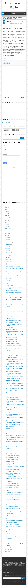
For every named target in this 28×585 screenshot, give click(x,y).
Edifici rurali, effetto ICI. (11, 318)
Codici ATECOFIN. (10, 261)
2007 (6, 239)
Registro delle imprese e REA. (12, 457)
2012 (6, 230)
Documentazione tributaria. (11, 339)
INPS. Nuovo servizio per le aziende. (13, 308)
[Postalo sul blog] (5, 63)
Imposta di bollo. (9, 285)
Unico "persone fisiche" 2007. (12, 294)
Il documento (5, 58)
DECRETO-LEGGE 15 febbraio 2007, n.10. (15, 435)
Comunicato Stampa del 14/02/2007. (13, 476)
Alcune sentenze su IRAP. (11, 341)
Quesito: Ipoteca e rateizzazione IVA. (13, 399)
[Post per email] (11, 62)
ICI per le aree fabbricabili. (11, 522)
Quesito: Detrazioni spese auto (12, 524)
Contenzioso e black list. (11, 347)
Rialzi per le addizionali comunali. (13, 424)
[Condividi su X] (6, 63)
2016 (6, 222)
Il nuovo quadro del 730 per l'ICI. (13, 432)
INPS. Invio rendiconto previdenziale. (14, 266)
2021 (6, 213)
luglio (7, 250)
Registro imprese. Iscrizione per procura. (14, 515)
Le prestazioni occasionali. (11, 395)
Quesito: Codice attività (11, 264)
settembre (8, 246)
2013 (6, 228)
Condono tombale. (10, 518)
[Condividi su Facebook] (8, 63)
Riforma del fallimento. (10, 420)
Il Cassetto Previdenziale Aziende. (13, 378)
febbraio (8, 259)
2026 (6, 205)
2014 (6, 226)
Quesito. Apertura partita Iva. (12, 302)
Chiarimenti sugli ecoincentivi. (12, 506)
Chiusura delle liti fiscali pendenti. (13, 485)
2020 (6, 215)
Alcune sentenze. (9, 428)
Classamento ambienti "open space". (14, 516)
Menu (3, 13)
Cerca (25, 13)
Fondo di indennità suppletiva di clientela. (15, 359)
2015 (6, 224)
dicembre (8, 241)
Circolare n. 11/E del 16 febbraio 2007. (14, 292)
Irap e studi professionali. (11, 439)
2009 (6, 235)
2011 (6, 231)
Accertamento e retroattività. (12, 357)
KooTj (16, 584)
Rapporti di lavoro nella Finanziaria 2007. (14, 450)
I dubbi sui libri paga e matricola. (13, 343)
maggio (8, 254)
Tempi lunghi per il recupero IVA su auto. (14, 376)
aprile (7, 255)
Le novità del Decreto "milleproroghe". (14, 296)
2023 (6, 209)
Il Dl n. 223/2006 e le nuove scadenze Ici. (14, 383)
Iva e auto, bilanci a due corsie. (12, 455)
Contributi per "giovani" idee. (12, 361)
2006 (6, 551)
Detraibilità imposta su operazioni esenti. (14, 520)
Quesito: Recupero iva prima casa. (13, 526)
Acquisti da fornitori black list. (12, 309)
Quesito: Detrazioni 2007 (11, 393)
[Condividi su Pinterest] (9, 63)
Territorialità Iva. (9, 528)
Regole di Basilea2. (10, 315)
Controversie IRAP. (10, 471)
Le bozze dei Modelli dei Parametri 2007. (14, 492)
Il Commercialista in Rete (14, 4)
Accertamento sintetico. (11, 354)
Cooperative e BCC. (10, 430)
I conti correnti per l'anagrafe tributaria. (14, 316)
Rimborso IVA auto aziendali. (12, 322)
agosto (7, 248)
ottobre (7, 244)
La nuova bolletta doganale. (12, 445)
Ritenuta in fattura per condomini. (13, 371)
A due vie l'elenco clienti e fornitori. (13, 494)
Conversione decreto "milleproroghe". (14, 275)
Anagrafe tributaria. (10, 426)
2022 (6, 211)
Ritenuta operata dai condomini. (13, 547)
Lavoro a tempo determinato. (12, 459)
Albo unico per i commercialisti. (12, 497)
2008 (6, 237)
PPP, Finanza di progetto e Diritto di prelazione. (15, 23)
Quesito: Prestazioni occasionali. (13, 397)
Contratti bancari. (9, 327)
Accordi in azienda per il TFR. (12, 355)
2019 (6, 217)
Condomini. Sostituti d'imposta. (12, 453)
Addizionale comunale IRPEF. (12, 329)
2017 (6, 220)
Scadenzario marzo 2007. (11, 337)
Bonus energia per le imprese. (12, 290)
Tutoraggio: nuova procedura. (12, 433)
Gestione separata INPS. (11, 461)
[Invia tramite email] (3, 63)
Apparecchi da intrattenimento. (12, 535)
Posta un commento (6, 122)
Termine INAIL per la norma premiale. (14, 469)
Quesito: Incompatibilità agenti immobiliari (15, 392)
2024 (6, 207)
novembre (8, 242)
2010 (6, 233)
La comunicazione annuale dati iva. (13, 352)
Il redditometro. (9, 481)
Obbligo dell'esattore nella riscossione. (14, 451)
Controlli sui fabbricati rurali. (12, 483)
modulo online (12, 572)
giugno (7, 252)
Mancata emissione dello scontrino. (13, 320)
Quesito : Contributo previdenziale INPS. (14, 263)
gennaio (8, 549)
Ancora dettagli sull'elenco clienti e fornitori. (15, 422)
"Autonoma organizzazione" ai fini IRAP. (14, 366)
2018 (6, 218)
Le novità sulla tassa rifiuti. (11, 529)
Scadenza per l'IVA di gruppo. (12, 496)
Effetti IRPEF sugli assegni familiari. (13, 542)
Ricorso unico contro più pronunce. (13, 504)
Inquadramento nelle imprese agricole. (14, 345)
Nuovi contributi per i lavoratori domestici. (14, 437)
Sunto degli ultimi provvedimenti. (13, 487)
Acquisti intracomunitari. (11, 503)
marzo (7, 257)
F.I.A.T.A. (8, 443)
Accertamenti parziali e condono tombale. (14, 441)
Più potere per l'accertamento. (12, 540)
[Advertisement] (14, 80)
